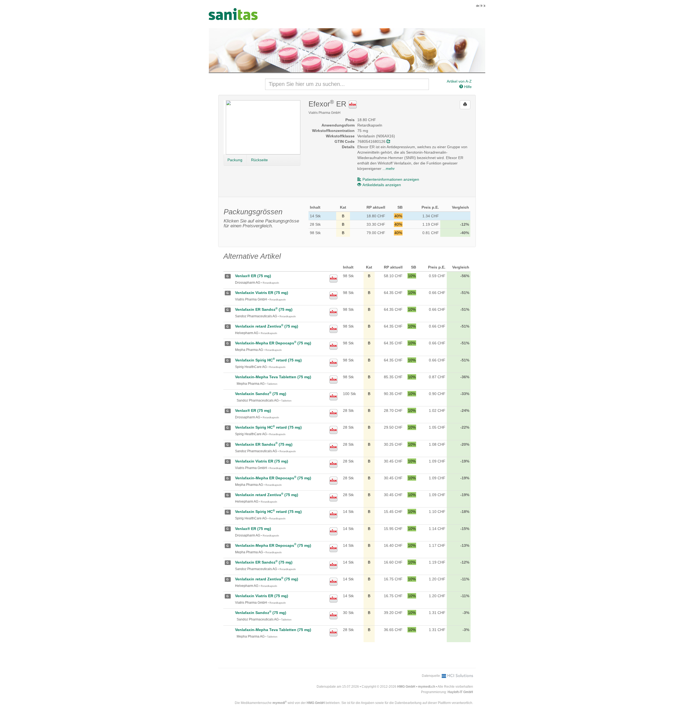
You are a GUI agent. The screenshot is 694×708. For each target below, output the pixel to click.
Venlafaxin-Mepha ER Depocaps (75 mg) (273, 343)
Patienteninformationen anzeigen (390, 179)
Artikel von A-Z (459, 81)
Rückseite (259, 160)
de (477, 5)
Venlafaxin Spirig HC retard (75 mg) (268, 360)
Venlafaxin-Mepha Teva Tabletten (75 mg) (273, 377)
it (484, 5)
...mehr (389, 168)
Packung (234, 160)
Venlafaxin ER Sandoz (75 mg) (264, 309)
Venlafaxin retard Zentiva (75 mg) (266, 326)
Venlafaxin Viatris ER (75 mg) (261, 292)
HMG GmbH (406, 686)
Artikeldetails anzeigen (381, 185)
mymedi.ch (426, 686)
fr (482, 5)
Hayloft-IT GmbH (460, 692)
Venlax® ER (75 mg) (253, 276)
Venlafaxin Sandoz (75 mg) (260, 394)
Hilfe (467, 87)
